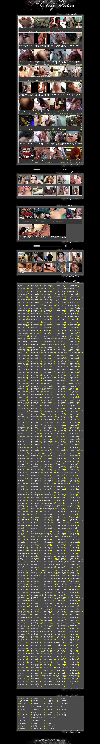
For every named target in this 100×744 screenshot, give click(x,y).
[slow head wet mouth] (26, 125)
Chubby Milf (34, 488)
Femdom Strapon (48, 343)
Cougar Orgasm (34, 530)
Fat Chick (46, 321)
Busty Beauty (34, 430)
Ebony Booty (34, 645)
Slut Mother (73, 391)
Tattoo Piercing (74, 472)
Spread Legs (73, 428)
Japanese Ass (47, 592)
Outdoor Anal (60, 520)
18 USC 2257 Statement (54, 740)
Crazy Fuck (34, 545)
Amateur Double (22, 335)
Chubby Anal (34, 475)
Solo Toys (72, 417)
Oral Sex (59, 514)
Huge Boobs (47, 539)
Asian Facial (21, 452)
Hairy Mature (47, 464)
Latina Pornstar (48, 650)
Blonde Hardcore (35, 322)
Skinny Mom (73, 377)
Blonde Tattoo (34, 339)
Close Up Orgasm (35, 509)
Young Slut (73, 678)
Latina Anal (47, 628)
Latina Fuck (47, 636)
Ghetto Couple (47, 400)
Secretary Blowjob (74, 310)
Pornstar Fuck (60, 577)
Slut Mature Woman (63, 703)
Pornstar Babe (60, 569)
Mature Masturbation (62, 389)
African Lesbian (22, 294)
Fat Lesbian (47, 325)
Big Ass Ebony (22, 583)
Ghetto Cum (47, 402)
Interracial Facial (49, 570)
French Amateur (48, 380)
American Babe (22, 400)
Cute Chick (34, 581)
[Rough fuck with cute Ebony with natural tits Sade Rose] (58, 235)
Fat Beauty (47, 316)
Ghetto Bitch (47, 399)
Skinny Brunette (74, 368)
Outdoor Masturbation (62, 528)
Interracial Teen (48, 589)
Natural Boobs (60, 491)
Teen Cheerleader (74, 486)
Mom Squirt (60, 466)
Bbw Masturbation (22, 525)
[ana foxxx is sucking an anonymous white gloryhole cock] (26, 158)
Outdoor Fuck (60, 523)
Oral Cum (59, 509)
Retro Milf (73, 291)
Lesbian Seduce (61, 307)
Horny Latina (47, 520)
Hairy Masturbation (49, 463)
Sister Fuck (73, 355)
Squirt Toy (73, 433)
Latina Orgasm (47, 647)
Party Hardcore (61, 541)
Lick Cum (59, 332)
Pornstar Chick (61, 573)
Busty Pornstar (35, 447)
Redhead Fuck (60, 672)
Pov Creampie (60, 594)
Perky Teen (60, 547)
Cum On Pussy (34, 562)
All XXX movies (37, 184)
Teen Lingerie (73, 519)
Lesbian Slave (60, 308)
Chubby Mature (34, 486)
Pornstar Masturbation (63, 580)
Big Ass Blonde (22, 578)
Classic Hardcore (35, 497)
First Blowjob (47, 357)
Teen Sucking (73, 545)
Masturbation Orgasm (62, 350)
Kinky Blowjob (47, 614)
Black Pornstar (22, 676)
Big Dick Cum (21, 616)
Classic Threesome (36, 500)
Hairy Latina (47, 460)
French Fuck (47, 383)
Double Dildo (34, 628)
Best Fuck (20, 567)
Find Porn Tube (62, 714)
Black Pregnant (22, 679)
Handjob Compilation (49, 470)
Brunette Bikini (35, 380)
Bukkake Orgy (34, 422)
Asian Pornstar (22, 469)
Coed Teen (33, 519)
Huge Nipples (47, 548)
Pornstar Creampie (61, 575)
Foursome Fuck (47, 378)
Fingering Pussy (48, 353)
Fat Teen (46, 335)
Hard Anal (46, 474)
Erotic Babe (47, 294)
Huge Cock (46, 541)
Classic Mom (34, 499)
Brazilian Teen (35, 366)
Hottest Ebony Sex (50, 704)
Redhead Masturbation (62, 675)
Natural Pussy (60, 494)
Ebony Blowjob (34, 644)
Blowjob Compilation (36, 344)
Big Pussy (20, 625)
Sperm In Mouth (74, 422)
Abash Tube (50, 272)
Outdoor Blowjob (61, 522)
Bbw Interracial (22, 519)
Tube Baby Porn (37, 714)
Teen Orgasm (73, 522)
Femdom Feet (47, 339)
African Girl (21, 291)
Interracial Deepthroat (50, 567)
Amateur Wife (21, 389)
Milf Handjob (60, 425)
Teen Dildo (73, 499)
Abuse (62, 740)
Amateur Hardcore (22, 346)
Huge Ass (46, 538)
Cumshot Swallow (35, 572)
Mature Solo (60, 399)
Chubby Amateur (35, 474)
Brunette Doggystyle (36, 389)
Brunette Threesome (36, 414)
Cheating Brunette (36, 456)
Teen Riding (73, 533)
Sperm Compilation (74, 421)
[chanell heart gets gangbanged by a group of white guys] (58, 125)
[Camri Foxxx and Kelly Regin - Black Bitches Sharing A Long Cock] (42, 60)
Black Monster (22, 670)
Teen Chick (73, 488)
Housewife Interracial (50, 536)
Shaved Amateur (74, 324)
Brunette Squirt (35, 410)
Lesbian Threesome (61, 324)
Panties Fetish (61, 534)
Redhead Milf (60, 676)
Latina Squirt (47, 656)
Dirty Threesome (35, 619)
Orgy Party (60, 519)
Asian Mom (20, 466)
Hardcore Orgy (47, 488)
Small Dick (73, 392)
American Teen (22, 405)
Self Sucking (73, 314)
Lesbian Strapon (61, 318)
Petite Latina (60, 556)
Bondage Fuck (34, 349)
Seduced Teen (73, 311)
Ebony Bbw (33, 640)
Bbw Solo (20, 536)
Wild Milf (72, 647)
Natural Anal (60, 489)
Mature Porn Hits (50, 726)
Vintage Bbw (73, 592)
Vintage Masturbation (75, 598)
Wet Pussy (72, 619)
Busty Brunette (35, 433)
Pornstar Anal (60, 567)
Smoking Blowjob (74, 400)
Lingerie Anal (60, 335)
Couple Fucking (35, 536)
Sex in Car (73, 321)
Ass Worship (21, 492)
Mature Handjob (61, 380)
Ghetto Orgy (47, 405)
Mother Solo (60, 488)
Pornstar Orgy (60, 583)
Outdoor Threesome (61, 531)
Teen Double (73, 502)
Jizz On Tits (47, 608)
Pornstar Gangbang (61, 578)
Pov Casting (60, 592)
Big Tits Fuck (22, 630)
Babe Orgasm (21, 503)
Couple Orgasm (34, 539)
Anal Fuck (20, 419)
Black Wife (34, 302)
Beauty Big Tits (22, 548)
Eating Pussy (34, 633)
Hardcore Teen (47, 491)
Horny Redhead (47, 530)
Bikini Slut (21, 640)
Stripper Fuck (73, 441)
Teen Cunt (72, 494)
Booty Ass (33, 353)
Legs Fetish (47, 662)
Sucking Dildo (73, 458)
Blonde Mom (34, 329)
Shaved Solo (73, 346)
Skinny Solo (73, 380)
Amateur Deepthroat (23, 330)
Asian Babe (21, 442)
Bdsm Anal (20, 544)
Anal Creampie (22, 413)
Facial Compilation (49, 304)
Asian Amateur (22, 438)
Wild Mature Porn (63, 704)
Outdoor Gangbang (61, 525)
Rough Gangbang (74, 307)
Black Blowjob (22, 650)
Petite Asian (60, 550)
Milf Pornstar (60, 435)
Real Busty (60, 655)
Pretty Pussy (60, 616)
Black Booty (21, 651)
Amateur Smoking (22, 369)
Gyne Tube (35, 701)
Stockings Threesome (75, 439)
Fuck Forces (76, 196)
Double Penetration (36, 631)
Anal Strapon (21, 428)
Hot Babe (46, 533)
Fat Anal (46, 311)
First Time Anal (48, 363)
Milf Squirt (60, 442)
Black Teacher (34, 291)
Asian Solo (21, 477)
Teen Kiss (72, 517)
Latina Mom (47, 645)
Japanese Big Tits (49, 594)
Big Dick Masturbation (24, 619)
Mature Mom (60, 391)
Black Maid (21, 664)
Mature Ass (60, 355)
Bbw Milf (20, 527)
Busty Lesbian (34, 442)
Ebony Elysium (36, 726)
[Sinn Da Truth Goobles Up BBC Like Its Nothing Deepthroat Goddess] (42, 44)
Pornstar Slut (60, 586)
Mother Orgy (60, 486)
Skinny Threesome (74, 383)
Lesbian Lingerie (61, 288)
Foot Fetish (47, 374)
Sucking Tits (73, 461)
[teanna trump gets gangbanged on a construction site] (58, 142)
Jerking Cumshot (48, 603)
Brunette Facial (35, 391)
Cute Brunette (34, 580)
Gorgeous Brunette (49, 428)
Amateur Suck (21, 377)
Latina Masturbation (49, 642)
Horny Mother (47, 527)
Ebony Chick (34, 650)
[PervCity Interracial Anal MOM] (26, 27)
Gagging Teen (47, 386)
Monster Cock (60, 470)
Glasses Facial (48, 421)
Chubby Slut (34, 491)
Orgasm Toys (60, 517)
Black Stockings (35, 288)
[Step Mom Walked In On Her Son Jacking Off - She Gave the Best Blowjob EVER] (26, 93)
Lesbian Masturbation (62, 291)
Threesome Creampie (75, 561)
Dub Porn (24, 196)
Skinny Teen (73, 382)
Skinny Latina (73, 371)
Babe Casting (21, 499)
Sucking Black (73, 453)
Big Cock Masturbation (24, 608)
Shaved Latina (73, 339)
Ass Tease (20, 491)
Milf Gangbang (60, 424)
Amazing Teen (21, 399)
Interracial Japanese (49, 577)
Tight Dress (73, 573)
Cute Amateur (34, 575)
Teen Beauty (73, 480)
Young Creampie (74, 672)
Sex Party (72, 318)
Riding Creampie (74, 299)
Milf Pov (59, 436)
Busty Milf (34, 444)
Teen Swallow (73, 547)
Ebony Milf (34, 678)
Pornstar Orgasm (61, 581)
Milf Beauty (60, 410)
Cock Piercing (34, 516)
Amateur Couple (22, 322)
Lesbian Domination (49, 679)
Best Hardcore (22, 569)
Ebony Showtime (50, 700)
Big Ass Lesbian (22, 586)
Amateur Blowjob (22, 308)
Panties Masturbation (62, 536)
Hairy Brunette (48, 453)
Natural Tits (60, 497)
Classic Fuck (34, 495)
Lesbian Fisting (48, 686)
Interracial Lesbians (49, 578)
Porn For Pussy (62, 709)
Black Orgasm (21, 672)
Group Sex (46, 442)
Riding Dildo (73, 302)
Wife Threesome (74, 637)
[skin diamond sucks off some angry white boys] (58, 158)
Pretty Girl (60, 612)
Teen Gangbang (73, 511)
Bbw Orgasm (21, 528)
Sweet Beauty (73, 466)
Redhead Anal (60, 664)
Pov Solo (59, 603)
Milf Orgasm (60, 431)
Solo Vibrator (73, 419)
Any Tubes (35, 698)
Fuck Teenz (48, 720)
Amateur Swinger (22, 380)
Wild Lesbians (73, 645)
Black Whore (34, 300)
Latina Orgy (47, 648)
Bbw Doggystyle (22, 514)
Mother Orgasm (60, 484)
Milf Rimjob (60, 438)
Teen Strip (73, 544)
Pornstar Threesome (62, 589)
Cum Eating (34, 553)
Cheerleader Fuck (35, 472)
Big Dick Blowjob (22, 612)
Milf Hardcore (60, 427)
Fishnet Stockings (49, 371)
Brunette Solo (34, 408)
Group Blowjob (47, 438)
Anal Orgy (20, 424)
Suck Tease (73, 447)
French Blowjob (48, 382)
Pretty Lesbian (61, 614)
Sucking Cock (73, 455)
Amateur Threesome (23, 385)
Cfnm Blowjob (34, 455)
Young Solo (73, 679)
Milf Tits (59, 452)
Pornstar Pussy (61, 584)
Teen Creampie (73, 491)
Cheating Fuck (34, 458)
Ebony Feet (34, 658)
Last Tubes (50, 196)
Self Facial (73, 313)
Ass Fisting (21, 486)
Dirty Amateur (34, 603)
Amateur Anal (21, 300)
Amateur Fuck (21, 339)
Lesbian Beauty (48, 672)
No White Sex (49, 709)
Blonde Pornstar (35, 332)
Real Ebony (60, 658)
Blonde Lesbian (35, 324)
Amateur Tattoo (22, 382)
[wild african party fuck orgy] (74, 125)
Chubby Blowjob (35, 480)
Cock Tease (34, 517)
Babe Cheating (22, 500)
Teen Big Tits (73, 481)
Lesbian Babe (47, 670)
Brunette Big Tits (36, 378)
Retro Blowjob (73, 285)
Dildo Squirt (34, 601)
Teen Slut (72, 536)
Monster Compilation (62, 472)
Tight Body (73, 572)
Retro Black (60, 684)
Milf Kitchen (60, 428)
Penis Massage (60, 544)
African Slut (21, 296)
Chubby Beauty (34, 478)
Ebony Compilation (36, 651)
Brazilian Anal (35, 361)
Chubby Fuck (34, 481)
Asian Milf (21, 464)
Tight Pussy (73, 575)
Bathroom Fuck (22, 506)
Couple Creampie (35, 534)
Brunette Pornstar (36, 402)
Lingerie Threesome (62, 339)
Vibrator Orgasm (74, 587)
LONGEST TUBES (50, 169)
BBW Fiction (49, 711)
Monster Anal (60, 469)
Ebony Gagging (34, 662)
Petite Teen (60, 559)
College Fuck (34, 520)
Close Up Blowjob (35, 503)
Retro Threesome (74, 294)
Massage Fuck (60, 346)
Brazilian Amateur (36, 360)
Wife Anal (72, 634)
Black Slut (21, 684)
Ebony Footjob (34, 659)
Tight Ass (72, 570)
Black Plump (21, 675)
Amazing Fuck (21, 396)
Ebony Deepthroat (35, 655)
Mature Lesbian (61, 386)
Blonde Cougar (34, 314)
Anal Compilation (22, 410)
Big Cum (20, 609)
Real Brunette (60, 653)
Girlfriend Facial (49, 414)
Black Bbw (20, 647)
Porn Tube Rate (37, 704)
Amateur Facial (22, 336)
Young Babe (73, 659)
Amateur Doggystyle (23, 333)
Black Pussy (21, 681)
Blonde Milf (34, 327)
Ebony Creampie (35, 653)
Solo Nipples (73, 411)
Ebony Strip (47, 290)
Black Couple (21, 656)
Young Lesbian (73, 676)
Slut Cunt (72, 389)
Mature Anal (60, 353)
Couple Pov (34, 541)
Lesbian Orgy (60, 299)
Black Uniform (34, 297)
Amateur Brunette (22, 310)
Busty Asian (34, 427)
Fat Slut (46, 333)
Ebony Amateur (34, 636)
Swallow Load (73, 463)
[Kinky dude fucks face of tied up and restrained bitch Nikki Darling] (58, 60)
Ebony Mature (34, 676)
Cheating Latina (35, 461)
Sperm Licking (73, 425)
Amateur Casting (22, 311)
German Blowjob (48, 392)
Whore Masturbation (75, 630)
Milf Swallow (60, 449)
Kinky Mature (47, 619)
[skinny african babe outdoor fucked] (42, 158)
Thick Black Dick (74, 556)
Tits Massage (73, 581)
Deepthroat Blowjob (36, 591)
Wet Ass (72, 612)
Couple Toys (34, 542)
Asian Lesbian (22, 460)
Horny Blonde (47, 513)
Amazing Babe (21, 391)
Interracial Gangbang (49, 575)
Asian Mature (21, 463)
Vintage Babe (73, 591)
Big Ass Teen (21, 592)
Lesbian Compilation (49, 675)
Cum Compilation (35, 552)
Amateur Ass (21, 302)
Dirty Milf (34, 614)
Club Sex (33, 513)
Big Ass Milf (21, 587)
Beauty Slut (21, 559)
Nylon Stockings (61, 500)
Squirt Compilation (75, 430)
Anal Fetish (21, 416)
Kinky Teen (47, 620)
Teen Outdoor (73, 525)
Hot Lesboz (48, 723)
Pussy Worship (60, 648)
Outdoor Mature (61, 530)
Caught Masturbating (36, 453)
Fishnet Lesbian (48, 368)
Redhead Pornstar (61, 678)
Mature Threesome (61, 403)
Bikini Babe (21, 637)
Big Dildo (20, 620)
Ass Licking (21, 489)
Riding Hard (73, 304)
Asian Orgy (21, 467)
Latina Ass (47, 630)
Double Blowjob (35, 626)
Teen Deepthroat (74, 497)
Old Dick (59, 505)
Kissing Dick (47, 623)
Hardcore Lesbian (48, 483)
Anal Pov (20, 425)
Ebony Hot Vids (37, 728)
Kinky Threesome (48, 622)
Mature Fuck (60, 375)
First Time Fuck (48, 364)
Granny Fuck (47, 435)
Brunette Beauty (35, 377)
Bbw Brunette (21, 511)
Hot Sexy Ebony (50, 703)
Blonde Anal (34, 305)
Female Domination (49, 338)
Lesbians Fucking (61, 330)
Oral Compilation (61, 506)
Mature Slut (60, 397)
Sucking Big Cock (74, 450)
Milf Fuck (59, 422)
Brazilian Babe (35, 363)
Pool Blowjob (60, 566)
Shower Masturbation (75, 352)
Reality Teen (60, 662)
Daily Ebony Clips (37, 720)
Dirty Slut (34, 616)
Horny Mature (47, 522)
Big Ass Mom (21, 589)
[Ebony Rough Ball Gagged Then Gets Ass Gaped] (42, 109)
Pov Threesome (60, 605)
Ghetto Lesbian (48, 403)
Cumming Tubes (49, 712)
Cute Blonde (34, 578)
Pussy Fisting (60, 633)
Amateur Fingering (23, 338)
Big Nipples (21, 622)
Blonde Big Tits (35, 310)
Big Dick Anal (22, 611)
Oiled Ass (59, 503)
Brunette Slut (34, 407)
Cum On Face (34, 559)
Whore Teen (73, 631)
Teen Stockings (74, 542)
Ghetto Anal (47, 397)
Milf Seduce (60, 439)
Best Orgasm (21, 570)
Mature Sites (62, 698)
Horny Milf (47, 523)
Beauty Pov (21, 558)
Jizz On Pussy (47, 606)
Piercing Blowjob (61, 561)
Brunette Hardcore (36, 394)
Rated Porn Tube (37, 708)
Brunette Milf (34, 397)
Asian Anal (21, 439)
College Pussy (34, 523)
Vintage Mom (73, 603)
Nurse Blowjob (60, 499)
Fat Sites (48, 714)
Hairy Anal (47, 445)
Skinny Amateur (74, 358)
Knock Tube (35, 703)
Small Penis (73, 394)
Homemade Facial (48, 497)
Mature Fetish (60, 374)
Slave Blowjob (73, 385)
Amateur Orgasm (22, 358)
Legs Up (46, 665)
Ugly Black (73, 583)
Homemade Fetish (48, 499)
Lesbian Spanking (61, 313)
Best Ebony (21, 566)
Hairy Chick (47, 455)
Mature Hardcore (61, 382)
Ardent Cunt (63, 184)
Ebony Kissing (34, 672)
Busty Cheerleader (36, 435)
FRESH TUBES (43, 169)
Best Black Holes (37, 717)
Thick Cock (73, 558)
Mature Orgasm (60, 392)
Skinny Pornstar (74, 378)
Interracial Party (49, 586)
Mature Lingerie (61, 388)
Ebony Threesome (48, 293)
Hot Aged (48, 722)
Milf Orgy (59, 433)
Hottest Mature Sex (51, 725)
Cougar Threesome (35, 533)
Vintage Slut (73, 606)
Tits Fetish (73, 580)
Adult (62, 272)
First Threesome (48, 361)
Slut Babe (72, 388)
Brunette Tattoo (35, 411)
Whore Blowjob (73, 626)
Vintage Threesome (74, 609)
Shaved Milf (73, 343)
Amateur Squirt (22, 372)
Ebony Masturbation (36, 675)
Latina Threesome (48, 659)
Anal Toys (20, 433)
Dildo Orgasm (34, 598)
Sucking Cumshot (74, 456)
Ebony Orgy (34, 683)
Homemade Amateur (48, 492)
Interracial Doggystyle (50, 569)
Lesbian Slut (60, 310)
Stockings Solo (74, 438)
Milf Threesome (61, 450)
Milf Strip (60, 445)
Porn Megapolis (62, 700)
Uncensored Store (63, 261)
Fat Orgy (46, 332)
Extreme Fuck (47, 302)
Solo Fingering (74, 408)
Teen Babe (72, 477)
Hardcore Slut (47, 489)
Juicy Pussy (47, 611)
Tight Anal (73, 567)
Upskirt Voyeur (74, 586)
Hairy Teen (47, 469)
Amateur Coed (21, 318)
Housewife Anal (48, 534)
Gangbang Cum (47, 388)
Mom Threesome (60, 467)
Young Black (73, 662)
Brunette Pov (34, 403)
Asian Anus (21, 441)
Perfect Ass (60, 545)
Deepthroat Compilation (37, 592)
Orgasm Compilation (62, 516)
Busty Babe (34, 428)
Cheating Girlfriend (36, 460)
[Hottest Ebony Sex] (74, 27)
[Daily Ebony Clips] (74, 44)
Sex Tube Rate (36, 709)
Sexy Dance (73, 322)
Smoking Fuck (73, 403)
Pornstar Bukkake (61, 572)
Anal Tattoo (21, 430)
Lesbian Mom (60, 294)
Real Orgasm (60, 659)
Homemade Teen (47, 506)
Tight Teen (73, 577)
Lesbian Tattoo (61, 321)
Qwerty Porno (37, 261)
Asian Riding (21, 474)
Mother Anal (60, 478)
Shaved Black (73, 332)
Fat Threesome (47, 336)
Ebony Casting (34, 647)
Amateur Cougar (22, 321)
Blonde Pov (34, 333)
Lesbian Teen (60, 322)
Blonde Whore (34, 343)
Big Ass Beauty (22, 577)
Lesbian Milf (60, 293)
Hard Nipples (47, 477)
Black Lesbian (22, 662)
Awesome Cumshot (22, 494)
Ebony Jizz (34, 670)
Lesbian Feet (47, 681)
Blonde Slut (34, 336)
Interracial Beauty (49, 558)
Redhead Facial (61, 670)
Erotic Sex (47, 297)
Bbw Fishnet (21, 516)
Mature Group (60, 378)
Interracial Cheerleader (50, 561)
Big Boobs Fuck (22, 595)
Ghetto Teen (47, 407)
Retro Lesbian (73, 290)
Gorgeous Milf (47, 431)
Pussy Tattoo (60, 645)
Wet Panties (73, 617)
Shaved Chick (73, 336)
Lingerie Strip (61, 338)
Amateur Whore (22, 388)
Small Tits (73, 396)
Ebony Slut (47, 286)
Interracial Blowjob (49, 559)
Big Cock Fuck (22, 606)
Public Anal (60, 619)
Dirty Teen (34, 617)
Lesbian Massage (61, 290)
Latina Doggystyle (49, 634)
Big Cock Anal (22, 598)
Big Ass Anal (21, 572)
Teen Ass (72, 475)
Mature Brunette (61, 364)
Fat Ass (46, 313)
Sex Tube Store (37, 711)
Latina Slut (47, 653)
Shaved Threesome (74, 349)
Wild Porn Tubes (24, 272)
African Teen (21, 297)
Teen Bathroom (73, 478)
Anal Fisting (21, 417)
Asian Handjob (22, 456)
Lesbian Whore (60, 329)
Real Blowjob (60, 651)
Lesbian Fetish (48, 683)
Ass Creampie (21, 483)
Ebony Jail (34, 669)
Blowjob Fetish (35, 346)
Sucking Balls (73, 449)
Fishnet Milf (47, 369)
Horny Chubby (47, 516)
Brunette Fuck (34, 392)
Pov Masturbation (61, 597)
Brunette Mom (34, 399)
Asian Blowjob (22, 447)
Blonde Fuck (34, 319)
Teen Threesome (74, 550)
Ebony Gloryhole (35, 665)
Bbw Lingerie (21, 523)
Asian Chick (21, 449)
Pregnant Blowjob (61, 606)
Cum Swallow (34, 567)
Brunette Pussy (35, 405)
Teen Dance (73, 495)
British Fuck (34, 371)
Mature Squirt (60, 400)
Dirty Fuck (34, 611)
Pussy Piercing (61, 642)
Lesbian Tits (60, 325)
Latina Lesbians (48, 640)
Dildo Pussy (34, 600)
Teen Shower (73, 534)
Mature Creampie (61, 369)
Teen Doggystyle (74, 500)
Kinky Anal (47, 612)
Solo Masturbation (74, 410)
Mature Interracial (62, 383)
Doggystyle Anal (35, 620)
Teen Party (73, 527)
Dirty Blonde (34, 606)
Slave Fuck (73, 386)
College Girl (34, 522)
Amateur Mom (21, 353)
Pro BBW (61, 701)
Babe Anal (20, 495)
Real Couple (60, 656)
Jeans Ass (46, 601)
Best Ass (20, 562)
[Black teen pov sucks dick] (26, 142)
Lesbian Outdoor (61, 300)
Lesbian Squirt (61, 314)
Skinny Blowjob (74, 366)
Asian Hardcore (22, 458)
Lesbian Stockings (61, 316)
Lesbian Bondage (48, 673)
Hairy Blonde (47, 452)
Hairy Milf (47, 466)
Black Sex (20, 683)
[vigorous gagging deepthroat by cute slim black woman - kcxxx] (74, 60)
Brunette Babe (34, 375)
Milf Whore (60, 453)
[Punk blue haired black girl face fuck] (58, 76)
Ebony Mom (33, 679)
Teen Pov (72, 530)
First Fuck (47, 358)
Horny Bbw (46, 511)
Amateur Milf (21, 352)
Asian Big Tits (22, 445)
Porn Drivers (24, 261)
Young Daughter (74, 673)
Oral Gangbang (60, 513)
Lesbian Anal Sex (48, 667)
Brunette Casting (35, 383)
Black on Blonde (35, 304)
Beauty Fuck (21, 552)
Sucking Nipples (74, 460)
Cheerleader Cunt (35, 470)
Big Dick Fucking (22, 617)
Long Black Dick (61, 341)
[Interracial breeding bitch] (42, 27)
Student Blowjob (74, 442)
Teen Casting (73, 484)
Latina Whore (47, 661)
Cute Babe (33, 577)
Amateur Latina (22, 349)
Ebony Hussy (49, 698)
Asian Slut (21, 475)
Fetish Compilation (49, 344)
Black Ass (20, 644)
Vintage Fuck (73, 595)
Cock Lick (33, 514)
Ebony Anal (34, 637)
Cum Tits (33, 569)
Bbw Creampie (21, 513)
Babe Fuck (20, 502)
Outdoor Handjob (61, 527)
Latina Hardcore (48, 639)
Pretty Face (60, 611)
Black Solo (21, 686)
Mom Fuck (59, 460)
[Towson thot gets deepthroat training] (26, 109)
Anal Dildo (21, 414)
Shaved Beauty (73, 330)
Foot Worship (47, 375)
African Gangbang (22, 290)
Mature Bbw (60, 357)
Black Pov (20, 678)
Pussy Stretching (61, 644)
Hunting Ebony (49, 706)
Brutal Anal (34, 417)
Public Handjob (61, 625)
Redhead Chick (60, 669)
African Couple (22, 288)
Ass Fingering (22, 484)
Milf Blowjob (60, 413)
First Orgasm (47, 360)
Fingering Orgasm (48, 352)
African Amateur (22, 285)
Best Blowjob (21, 564)
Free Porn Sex (62, 712)
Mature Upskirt (61, 407)
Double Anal (34, 625)
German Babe (47, 391)
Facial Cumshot (48, 305)
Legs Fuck (46, 664)
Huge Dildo (47, 544)
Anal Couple (21, 411)
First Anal (47, 355)
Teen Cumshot (73, 492)
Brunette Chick (35, 385)
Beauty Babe (21, 547)
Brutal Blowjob (35, 419)
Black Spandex (34, 285)
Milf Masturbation (61, 430)
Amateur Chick (22, 316)
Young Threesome (74, 683)
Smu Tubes (35, 712)
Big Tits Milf (22, 633)
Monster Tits (60, 477)
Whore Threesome (74, 633)
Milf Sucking (60, 447)
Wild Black (73, 642)
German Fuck (47, 394)
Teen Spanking (73, 539)
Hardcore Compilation (49, 481)
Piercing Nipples (61, 562)
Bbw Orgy (20, 530)
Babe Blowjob (21, 497)
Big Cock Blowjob (22, 600)
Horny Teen (47, 531)
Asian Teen (21, 480)
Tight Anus (73, 569)
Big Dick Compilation (23, 614)
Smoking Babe (73, 397)
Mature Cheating (61, 366)
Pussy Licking (60, 639)
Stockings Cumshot (74, 435)
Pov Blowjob (60, 591)
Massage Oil (60, 347)
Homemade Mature (48, 503)
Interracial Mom (48, 581)
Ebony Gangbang (35, 664)
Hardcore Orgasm (48, 486)
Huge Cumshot (47, 542)
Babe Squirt (21, 505)
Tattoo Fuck (73, 467)
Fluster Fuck (37, 196)
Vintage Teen (73, 608)
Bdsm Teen (20, 545)
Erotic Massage (48, 296)
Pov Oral (59, 598)
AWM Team (44, 740)
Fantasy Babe (47, 307)
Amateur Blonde (22, 307)
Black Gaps (35, 719)
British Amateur (35, 368)
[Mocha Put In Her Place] (26, 60)
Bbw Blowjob (21, 509)
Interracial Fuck (48, 573)
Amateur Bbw (21, 305)
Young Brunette (74, 665)
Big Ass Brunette (22, 580)
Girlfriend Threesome (49, 417)
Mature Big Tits (61, 360)
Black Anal (21, 642)
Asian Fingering (22, 453)
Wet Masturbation (74, 614)
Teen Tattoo (73, 548)
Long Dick (59, 343)
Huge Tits (46, 552)
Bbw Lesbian (21, 522)
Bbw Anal (20, 508)
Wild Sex (72, 648)
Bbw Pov (20, 533)
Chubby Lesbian (35, 484)
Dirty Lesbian (34, 612)
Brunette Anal (34, 374)
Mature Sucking (61, 402)
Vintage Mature (74, 600)
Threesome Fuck (74, 562)
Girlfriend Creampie (49, 413)
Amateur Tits (21, 386)
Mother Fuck (60, 481)
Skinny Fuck (73, 369)
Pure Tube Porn (37, 706)
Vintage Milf (73, 601)
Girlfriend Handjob (49, 416)
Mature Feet (60, 372)
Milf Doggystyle (61, 417)
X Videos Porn (62, 711)
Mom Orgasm (60, 463)
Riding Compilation (75, 297)
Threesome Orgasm (74, 564)
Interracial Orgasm (49, 583)
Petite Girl (60, 555)
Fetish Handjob (48, 347)
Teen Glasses (73, 513)
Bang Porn (75, 184)
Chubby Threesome (35, 494)
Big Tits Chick (22, 628)
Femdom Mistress (48, 341)
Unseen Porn (76, 261)
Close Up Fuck (34, 506)
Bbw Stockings (22, 539)
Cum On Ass (34, 558)
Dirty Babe (34, 605)
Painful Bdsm (60, 533)
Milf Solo (59, 441)
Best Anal (20, 561)
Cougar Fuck (34, 528)
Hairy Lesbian (47, 461)
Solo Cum (72, 405)
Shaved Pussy (73, 344)
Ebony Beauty (34, 642)
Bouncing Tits (34, 358)
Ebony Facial (34, 656)
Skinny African (74, 357)
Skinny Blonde (73, 364)
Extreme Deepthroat (49, 300)
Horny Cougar (47, 517)
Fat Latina (47, 324)
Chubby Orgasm (34, 489)
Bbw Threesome (22, 542)
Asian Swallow (22, 478)
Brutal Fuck (34, 421)
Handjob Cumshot (48, 472)
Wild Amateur (73, 639)
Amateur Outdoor (22, 361)
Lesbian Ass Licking (49, 669)
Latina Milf (47, 644)
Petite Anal (60, 548)
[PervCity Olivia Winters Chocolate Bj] (42, 235)
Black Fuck (21, 659)
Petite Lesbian (61, 558)
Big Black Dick (22, 594)
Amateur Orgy (21, 360)
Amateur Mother (22, 355)
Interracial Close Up (49, 562)
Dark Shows (35, 722)
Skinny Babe (73, 361)
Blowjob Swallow (35, 347)
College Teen (34, 525)
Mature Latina (60, 385)
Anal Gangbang (22, 421)
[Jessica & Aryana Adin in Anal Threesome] (26, 235)
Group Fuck (47, 439)
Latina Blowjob (48, 631)
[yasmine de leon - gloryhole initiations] (26, 218)
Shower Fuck (73, 350)
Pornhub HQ (63, 196)
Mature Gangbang (61, 377)
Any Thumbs (75, 272)
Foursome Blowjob (48, 377)
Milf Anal (59, 408)
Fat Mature (47, 327)
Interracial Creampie (49, 564)
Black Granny (21, 661)
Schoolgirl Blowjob (75, 308)
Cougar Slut (34, 531)
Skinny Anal (73, 360)
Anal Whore (21, 435)
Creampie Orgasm (35, 550)
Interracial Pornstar (49, 587)
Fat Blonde (47, 318)
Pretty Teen (60, 617)
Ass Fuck (20, 488)
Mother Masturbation (62, 483)
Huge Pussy (47, 550)
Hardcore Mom (47, 484)
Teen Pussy (73, 531)
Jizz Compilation (48, 605)
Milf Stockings (61, 444)
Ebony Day (35, 725)
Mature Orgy (60, 394)
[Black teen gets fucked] (58, 27)
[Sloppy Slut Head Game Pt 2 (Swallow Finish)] (74, 158)
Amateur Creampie (22, 324)
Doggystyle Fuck (35, 622)
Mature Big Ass (61, 358)
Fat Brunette (47, 319)
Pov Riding (60, 601)
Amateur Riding (22, 366)
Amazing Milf (21, 397)
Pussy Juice (60, 637)
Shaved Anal (73, 325)
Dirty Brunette (35, 608)
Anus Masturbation (23, 436)
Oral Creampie (60, 508)
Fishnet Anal (47, 366)
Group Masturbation (49, 441)
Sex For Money (73, 316)
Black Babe (21, 645)
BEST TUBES (36, 169)
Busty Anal (34, 425)
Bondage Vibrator (35, 352)
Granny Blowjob (48, 433)
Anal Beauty (21, 407)
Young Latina (73, 675)
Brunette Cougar (35, 386)
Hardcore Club (47, 480)
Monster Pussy (60, 475)
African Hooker (22, 293)
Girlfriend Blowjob (49, 411)
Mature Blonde (60, 361)
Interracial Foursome (49, 572)
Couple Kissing (35, 538)
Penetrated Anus (61, 542)
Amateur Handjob (22, 344)
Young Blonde (73, 664)
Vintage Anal (73, 589)
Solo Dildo (73, 407)
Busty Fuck (34, 439)
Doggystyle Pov (35, 623)
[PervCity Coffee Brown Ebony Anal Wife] (74, 93)
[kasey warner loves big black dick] (74, 142)
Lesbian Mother (61, 296)
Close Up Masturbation (37, 508)
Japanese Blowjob (48, 595)
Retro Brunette (74, 286)
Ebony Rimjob (47, 285)
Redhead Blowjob (61, 667)
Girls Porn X (62, 708)
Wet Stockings (73, 620)
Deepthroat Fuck (35, 594)
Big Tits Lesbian (22, 631)
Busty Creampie (35, 436)
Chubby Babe (34, 477)
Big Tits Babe (22, 626)
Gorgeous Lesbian (48, 430)
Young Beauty (73, 661)
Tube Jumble (50, 261)
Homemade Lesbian (48, 502)
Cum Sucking (34, 566)
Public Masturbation (62, 626)
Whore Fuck (73, 628)
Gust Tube (35, 700)
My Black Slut (49, 708)
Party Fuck (60, 539)
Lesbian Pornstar (61, 302)
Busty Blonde (34, 431)
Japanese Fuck (47, 597)
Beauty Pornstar (22, 556)
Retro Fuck (73, 288)
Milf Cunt (59, 416)
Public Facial (60, 622)
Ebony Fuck (34, 661)
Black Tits (34, 296)
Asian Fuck (21, 455)
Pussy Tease (60, 647)
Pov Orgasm (60, 600)
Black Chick (21, 655)
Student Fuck (73, 444)
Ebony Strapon (47, 288)
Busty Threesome (35, 450)
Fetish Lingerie (48, 349)
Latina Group (47, 637)
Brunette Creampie (36, 388)
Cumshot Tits (34, 573)
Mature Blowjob (61, 363)
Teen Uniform (73, 555)
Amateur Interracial (23, 347)
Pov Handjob (60, 595)
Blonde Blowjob (35, 311)
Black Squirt (34, 286)
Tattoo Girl (73, 469)
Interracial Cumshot (49, 566)
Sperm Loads (73, 427)
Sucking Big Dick (74, 452)
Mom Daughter (60, 458)
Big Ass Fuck (21, 584)
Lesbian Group (60, 285)
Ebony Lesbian (34, 673)
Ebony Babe (34, 639)
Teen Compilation (74, 489)
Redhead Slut (60, 679)
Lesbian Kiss (60, 286)
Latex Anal (47, 626)
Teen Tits (72, 552)
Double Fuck (34, 630)
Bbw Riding (21, 534)
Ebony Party (34, 684)
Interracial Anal (48, 555)
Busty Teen (34, 449)
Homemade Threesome (49, 508)
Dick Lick (33, 597)
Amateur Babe (21, 304)
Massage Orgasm (61, 349)
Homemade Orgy (47, 505)
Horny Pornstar (48, 528)
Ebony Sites (49, 701)
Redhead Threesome (61, 683)
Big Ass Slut (21, 591)
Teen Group (73, 514)
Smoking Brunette (74, 402)
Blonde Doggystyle (36, 316)
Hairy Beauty (47, 450)
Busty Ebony (34, 438)
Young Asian (73, 658)
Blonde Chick (34, 313)
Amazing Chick (22, 394)
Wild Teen (72, 651)
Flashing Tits (47, 372)
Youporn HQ (37, 272)
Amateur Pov (21, 363)
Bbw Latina (21, 520)
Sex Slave (72, 319)
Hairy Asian (47, 447)
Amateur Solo (21, 371)
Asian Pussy (21, 472)
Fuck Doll (46, 385)
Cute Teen (33, 587)
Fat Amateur (47, 310)
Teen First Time (74, 508)
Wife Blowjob (73, 636)
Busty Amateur (34, 424)
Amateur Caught (22, 313)
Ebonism (35, 723)
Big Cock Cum (21, 603)
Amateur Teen (21, 383)
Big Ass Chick (22, 581)
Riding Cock (73, 296)
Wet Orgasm (73, 616)
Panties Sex (60, 538)
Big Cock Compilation (23, 601)
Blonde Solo (34, 338)
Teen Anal (72, 474)
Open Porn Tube (62, 715)
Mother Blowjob (61, 480)
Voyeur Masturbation (75, 611)
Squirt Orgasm (73, 431)
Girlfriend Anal (48, 410)
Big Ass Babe (21, 575)
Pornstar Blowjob (61, 570)
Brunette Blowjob (35, 382)
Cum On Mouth (34, 561)
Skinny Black (73, 363)
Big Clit (20, 597)
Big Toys (20, 634)
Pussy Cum (59, 631)
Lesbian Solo (60, 311)
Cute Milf (33, 586)
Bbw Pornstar (21, 531)
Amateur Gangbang (22, 341)
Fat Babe (46, 314)
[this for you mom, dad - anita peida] (74, 76)
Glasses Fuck (47, 422)
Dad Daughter (34, 589)
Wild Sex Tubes (24, 184)
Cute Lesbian (34, 584)
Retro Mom (72, 293)
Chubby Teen (34, 492)
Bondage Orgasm (35, 350)
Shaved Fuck (73, 338)
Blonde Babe (34, 307)
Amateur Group (22, 343)
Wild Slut (72, 650)
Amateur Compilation (23, 319)
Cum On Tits (34, 564)
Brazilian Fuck (35, 364)
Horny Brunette (48, 514)
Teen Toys (72, 553)
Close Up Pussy (35, 511)
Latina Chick (47, 633)
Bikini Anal (21, 636)
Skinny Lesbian (74, 372)
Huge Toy (46, 553)
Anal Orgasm (21, 422)
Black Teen (34, 293)
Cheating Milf (34, 463)
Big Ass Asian (22, 573)
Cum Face (33, 555)
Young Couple (73, 670)
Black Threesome (35, 294)
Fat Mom (46, 330)
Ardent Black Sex (37, 715)
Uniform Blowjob (74, 584)
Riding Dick (73, 300)
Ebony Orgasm (34, 681)
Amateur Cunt (21, 329)
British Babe (34, 369)
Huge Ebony (47, 545)
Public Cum (60, 620)
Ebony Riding (34, 686)
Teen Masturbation (74, 520)
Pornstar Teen (60, 587)
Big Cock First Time (23, 605)
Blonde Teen (34, 341)
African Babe (21, 286)
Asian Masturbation (23, 461)
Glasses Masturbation (49, 424)
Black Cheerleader (23, 653)
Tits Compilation (74, 578)
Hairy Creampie (48, 456)
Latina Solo (47, 655)
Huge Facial (47, 547)
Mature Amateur (61, 352)
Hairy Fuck (47, 458)
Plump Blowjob (60, 564)
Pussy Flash (60, 634)
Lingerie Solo (60, 336)
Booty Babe (34, 355)
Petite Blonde (60, 552)
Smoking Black (73, 399)
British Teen (34, 372)
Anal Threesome (22, 431)
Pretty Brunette (61, 609)
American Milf (22, 403)
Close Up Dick (34, 505)
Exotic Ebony (47, 299)
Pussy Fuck (60, 636)
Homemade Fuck (47, 500)
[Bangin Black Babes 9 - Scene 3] (58, 109)
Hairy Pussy (47, 467)
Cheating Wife (34, 467)
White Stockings (74, 625)
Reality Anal (60, 661)
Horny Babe (47, 509)
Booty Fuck (34, 357)
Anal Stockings (22, 427)
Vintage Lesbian (74, 597)
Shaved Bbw (73, 329)
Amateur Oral (21, 357)
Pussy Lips (60, 640)
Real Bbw (59, 650)
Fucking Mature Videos (51, 717)
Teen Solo (72, 538)
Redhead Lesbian (61, 673)
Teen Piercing (73, 528)
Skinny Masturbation (75, 374)
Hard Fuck (46, 475)
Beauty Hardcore (22, 553)
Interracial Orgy (48, 584)
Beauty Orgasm (22, 555)
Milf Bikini (60, 411)
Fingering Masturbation (50, 350)
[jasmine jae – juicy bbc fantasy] (42, 218)
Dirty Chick (34, 609)
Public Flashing (61, 623)
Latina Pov (47, 651)
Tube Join (50, 184)
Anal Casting (21, 408)
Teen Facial (73, 503)
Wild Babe (72, 640)
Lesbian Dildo (47, 678)
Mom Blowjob (60, 456)
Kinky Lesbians (48, 617)
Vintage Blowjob (74, 594)
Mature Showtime (50, 728)
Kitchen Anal (47, 625)
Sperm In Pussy (74, 424)
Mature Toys (60, 405)
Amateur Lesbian (22, 350)
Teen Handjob (73, 516)
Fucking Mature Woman (51, 719)
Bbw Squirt (21, 538)
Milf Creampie (60, 414)
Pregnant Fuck (60, 608)
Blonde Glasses (35, 321)
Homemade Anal (47, 494)
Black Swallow (34, 290)
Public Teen (60, 630)
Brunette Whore (35, 416)
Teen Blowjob (73, 483)
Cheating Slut (34, 466)
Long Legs (59, 344)
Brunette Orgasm (35, 400)
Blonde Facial (34, 318)
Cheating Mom (34, 464)
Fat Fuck (46, 322)
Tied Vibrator (73, 566)
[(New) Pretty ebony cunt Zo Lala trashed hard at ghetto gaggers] (58, 44)
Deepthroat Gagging (36, 595)
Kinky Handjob (47, 616)
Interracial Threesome (50, 591)
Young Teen (73, 681)
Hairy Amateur (47, 444)
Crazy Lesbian (34, 547)
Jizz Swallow (47, 609)
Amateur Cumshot (22, 327)
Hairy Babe (47, 449)
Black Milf (21, 667)
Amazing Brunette (22, 392)
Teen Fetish (73, 505)
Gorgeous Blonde (48, 427)
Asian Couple (21, 450)
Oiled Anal (60, 502)
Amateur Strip (22, 375)
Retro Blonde (60, 686)
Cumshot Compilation (36, 570)
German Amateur (48, 389)
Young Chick (73, 669)
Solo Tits (72, 416)
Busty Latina (34, 441)
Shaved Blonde (73, 333)
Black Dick (21, 658)
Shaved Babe (73, 327)
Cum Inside (34, 556)
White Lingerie (74, 623)
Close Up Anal (34, 502)
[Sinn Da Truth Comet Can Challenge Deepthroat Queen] (42, 93)
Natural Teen (60, 495)
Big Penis (20, 623)
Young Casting (73, 667)
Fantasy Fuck (47, 308)
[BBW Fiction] (74, 218)
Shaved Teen (73, 347)
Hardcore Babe (47, 478)
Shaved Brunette (74, 335)
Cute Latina (34, 583)
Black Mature (21, 665)
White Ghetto (73, 622)
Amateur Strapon (22, 374)
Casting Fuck (34, 452)
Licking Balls (60, 333)
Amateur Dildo (22, 332)
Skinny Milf (73, 375)
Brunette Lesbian (35, 396)
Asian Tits (21, 481)
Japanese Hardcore (49, 598)
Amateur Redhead (22, 364)
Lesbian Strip (60, 319)
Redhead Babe (60, 665)
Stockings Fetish (74, 436)
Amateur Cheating (22, 314)
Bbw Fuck (20, 517)
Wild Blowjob (73, 644)
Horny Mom (46, 525)
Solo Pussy (73, 414)
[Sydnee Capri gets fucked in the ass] (26, 44)
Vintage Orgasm (74, 605)
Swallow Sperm (73, 464)
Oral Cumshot (60, 511)
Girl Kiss (46, 408)
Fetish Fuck (47, 346)
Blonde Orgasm (34, 330)
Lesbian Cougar (48, 676)
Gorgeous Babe (47, 425)
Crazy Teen (34, 548)
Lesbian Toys (60, 327)
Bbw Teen (20, 541)
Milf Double (60, 419)
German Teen (47, 396)
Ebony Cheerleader (36, 648)
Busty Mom (33, 445)
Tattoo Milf (73, 470)
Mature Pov (60, 396)
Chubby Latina (34, 483)
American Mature (22, 402)
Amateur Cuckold (22, 325)
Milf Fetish (60, 421)
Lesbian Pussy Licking (63, 305)
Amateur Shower (22, 368)
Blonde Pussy (34, 335)
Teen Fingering (74, 506)
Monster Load (60, 474)
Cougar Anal (34, 527)
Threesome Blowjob (74, 559)
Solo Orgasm (73, 413)
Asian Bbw (20, 444)
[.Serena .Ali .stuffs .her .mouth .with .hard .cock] (26, 76)
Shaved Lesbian (74, 341)
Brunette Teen (34, 413)
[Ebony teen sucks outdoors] (74, 109)
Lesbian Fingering (49, 684)
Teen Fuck (72, 509)
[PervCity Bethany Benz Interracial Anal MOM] (58, 218)
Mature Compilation (62, 368)
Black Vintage (34, 299)
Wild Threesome (74, 653)
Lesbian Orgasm (61, 297)
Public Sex (60, 628)
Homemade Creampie (49, 495)
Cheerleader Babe (35, 469)
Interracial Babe (48, 556)
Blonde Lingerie (35, 325)
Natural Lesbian (61, 492)
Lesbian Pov (60, 304)
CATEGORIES (58, 169)
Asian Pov (20, 470)
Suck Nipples (73, 445)
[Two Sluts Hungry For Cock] (58, 93)
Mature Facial (60, 371)
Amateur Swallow (22, 378)
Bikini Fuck (21, 639)
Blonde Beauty (34, 308)
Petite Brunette (61, 553)
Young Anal (73, 656)
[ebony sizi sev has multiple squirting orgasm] (42, 76)
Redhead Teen (60, 681)
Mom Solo (59, 464)
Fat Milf (46, 329)
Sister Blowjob (74, 353)
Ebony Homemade (35, 667)
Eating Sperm (34, 634)
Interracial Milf (48, 580)
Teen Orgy (72, 523)
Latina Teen (47, 658)
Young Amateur (73, 655)
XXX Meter (61, 706)
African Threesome (23, 299)
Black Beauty (21, 648)
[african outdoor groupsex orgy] (42, 142)
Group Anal (47, 436)
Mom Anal (59, 455)
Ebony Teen (47, 291)
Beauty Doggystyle (23, 550)
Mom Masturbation (61, 461)
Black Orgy (21, 673)
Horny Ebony (47, 519)
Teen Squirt (73, 541)
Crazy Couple (34, 544)
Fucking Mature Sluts (51, 715)
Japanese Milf (47, 600)
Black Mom (20, 669)
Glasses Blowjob (48, 419)
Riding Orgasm (73, 305)
